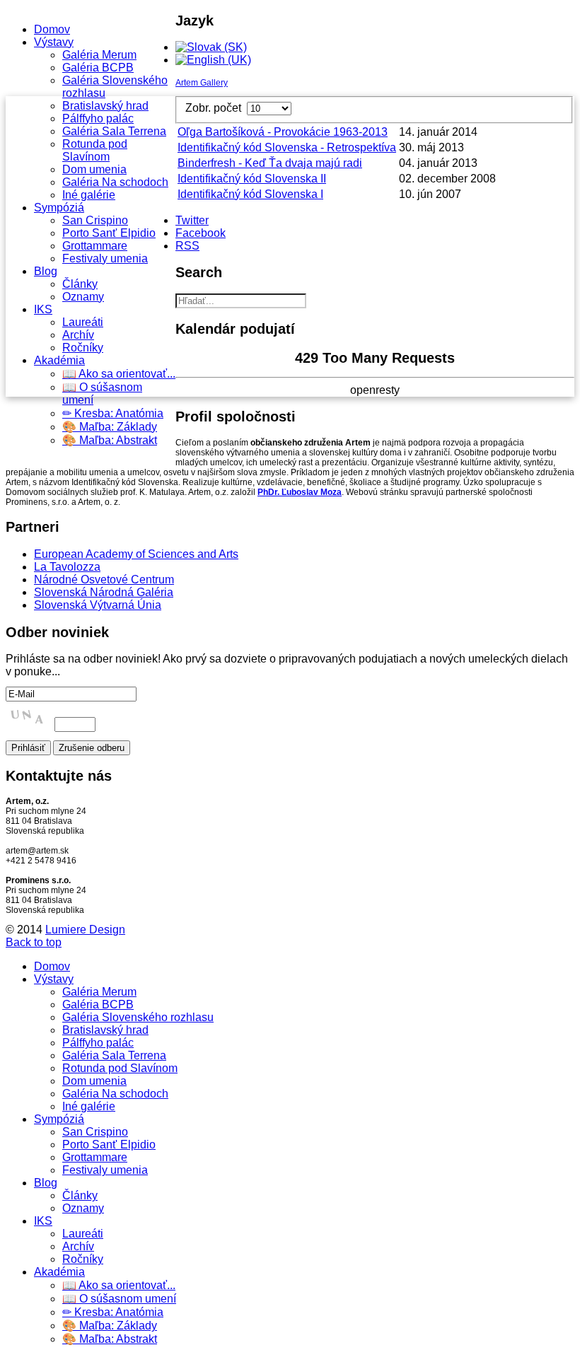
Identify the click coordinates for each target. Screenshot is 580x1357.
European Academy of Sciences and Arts (136, 554)
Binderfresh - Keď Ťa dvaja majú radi (270, 163)
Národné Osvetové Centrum (104, 579)
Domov (52, 29)
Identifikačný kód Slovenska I (250, 194)
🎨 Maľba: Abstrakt (109, 440)
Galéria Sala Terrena (114, 131)
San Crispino (95, 220)
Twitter (192, 220)
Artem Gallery (201, 83)
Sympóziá (59, 208)
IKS (43, 309)
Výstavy (54, 42)
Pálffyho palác (98, 118)
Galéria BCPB (98, 68)
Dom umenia (94, 169)
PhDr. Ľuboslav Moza (299, 492)
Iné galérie (88, 195)
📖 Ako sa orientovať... (118, 374)
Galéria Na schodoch (115, 182)
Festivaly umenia (105, 258)
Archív (78, 335)
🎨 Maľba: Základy (109, 427)
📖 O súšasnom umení (119, 1299)
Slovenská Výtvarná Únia (97, 605)
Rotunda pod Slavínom (94, 150)
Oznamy (83, 297)
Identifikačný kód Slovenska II (252, 179)
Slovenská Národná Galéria (103, 592)
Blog (45, 271)
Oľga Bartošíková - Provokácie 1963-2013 (283, 132)
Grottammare (94, 246)
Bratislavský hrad (105, 106)
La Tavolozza (67, 567)
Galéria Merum (99, 55)
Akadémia (59, 360)
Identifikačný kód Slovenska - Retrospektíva (287, 147)
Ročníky (82, 348)
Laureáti (82, 322)
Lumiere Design (85, 930)
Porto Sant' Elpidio (109, 233)
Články (80, 284)
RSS (187, 246)
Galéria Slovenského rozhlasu (138, 1017)
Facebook (200, 233)
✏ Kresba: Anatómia (112, 413)
